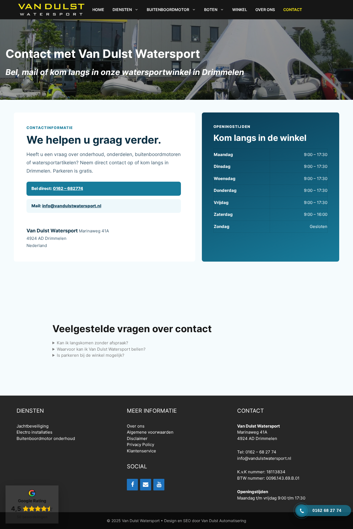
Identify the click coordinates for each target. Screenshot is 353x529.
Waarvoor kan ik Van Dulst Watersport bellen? (101, 349)
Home (98, 9)
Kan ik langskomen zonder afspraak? (92, 342)
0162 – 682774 (68, 188)
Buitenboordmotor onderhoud (46, 438)
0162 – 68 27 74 (260, 452)
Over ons (265, 9)
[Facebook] (132, 484)
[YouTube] (158, 484)
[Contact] (145, 484)
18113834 (275, 471)
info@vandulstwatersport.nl (71, 205)
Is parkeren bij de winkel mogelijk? (90, 355)
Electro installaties (34, 432)
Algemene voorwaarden (150, 432)
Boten (210, 9)
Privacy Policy (140, 444)
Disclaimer (137, 438)
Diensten (122, 9)
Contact (292, 9)
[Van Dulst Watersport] (51, 9)
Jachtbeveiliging (33, 426)
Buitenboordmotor (168, 9)
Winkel (239, 9)
